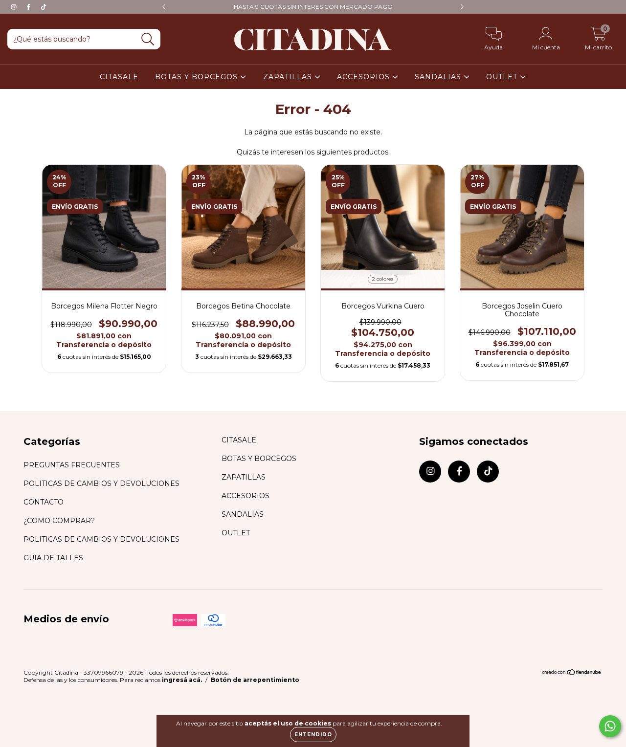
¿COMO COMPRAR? (59, 520)
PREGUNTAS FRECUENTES (71, 465)
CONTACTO (43, 502)
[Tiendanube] (572, 673)
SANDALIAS (439, 76)
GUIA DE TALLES (53, 557)
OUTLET (503, 76)
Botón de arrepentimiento (255, 679)
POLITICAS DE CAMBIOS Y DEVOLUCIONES (101, 483)
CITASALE (119, 76)
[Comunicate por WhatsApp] (610, 726)
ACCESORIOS (364, 76)
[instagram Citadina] (14, 6)
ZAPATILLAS (288, 76)
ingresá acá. (182, 679)
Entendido (313, 734)
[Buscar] (147, 39)
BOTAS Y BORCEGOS (197, 76)
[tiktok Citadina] (43, 6)
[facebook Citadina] (29, 6)
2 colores (382, 279)
